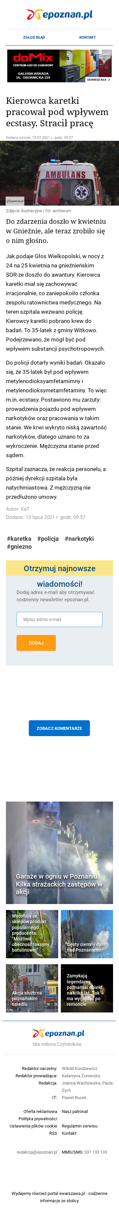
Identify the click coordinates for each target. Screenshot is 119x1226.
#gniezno (19, 546)
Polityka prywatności (38, 1118)
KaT (25, 509)
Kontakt (87, 37)
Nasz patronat (75, 1111)
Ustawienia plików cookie (33, 1125)
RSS (53, 1133)
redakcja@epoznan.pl (37, 1152)
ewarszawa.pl (72, 1193)
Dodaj (36, 643)
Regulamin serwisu (80, 1125)
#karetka (19, 538)
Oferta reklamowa (40, 1111)
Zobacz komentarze (59, 728)
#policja (48, 538)
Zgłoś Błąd (34, 37)
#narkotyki (79, 538)
